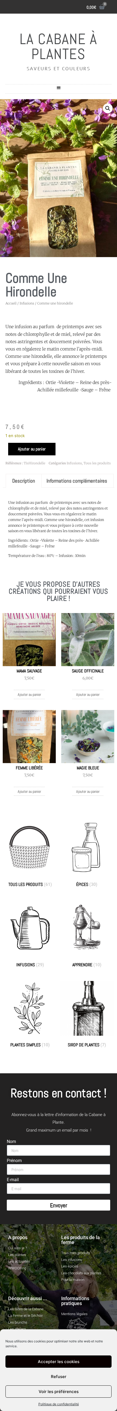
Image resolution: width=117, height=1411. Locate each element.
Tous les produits (97, 463)
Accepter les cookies (58, 1361)
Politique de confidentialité (58, 1404)
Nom (11, 1141)
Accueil (11, 303)
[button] (59, 87)
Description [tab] (23, 480)
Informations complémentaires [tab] (77, 480)
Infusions (27, 303)
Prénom (14, 1161)
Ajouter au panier (32, 449)
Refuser (58, 1376)
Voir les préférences (59, 1391)
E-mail (13, 1180)
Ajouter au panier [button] (29, 694)
